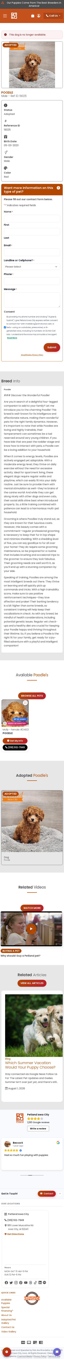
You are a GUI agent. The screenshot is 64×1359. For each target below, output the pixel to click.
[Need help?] (6, 1351)
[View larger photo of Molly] (25, 702)
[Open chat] (57, 1352)
